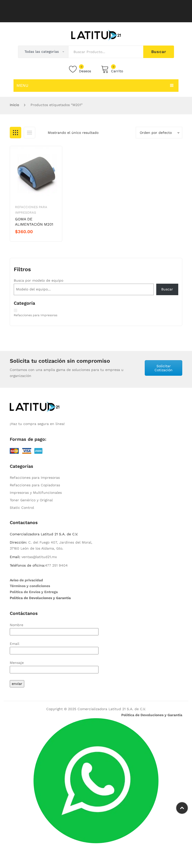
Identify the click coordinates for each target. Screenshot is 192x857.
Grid (15, 132)
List (29, 132)
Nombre (16, 625)
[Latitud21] (96, 35)
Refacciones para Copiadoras (35, 485)
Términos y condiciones (30, 586)
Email (14, 644)
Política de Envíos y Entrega (34, 592)
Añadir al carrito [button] (33, 240)
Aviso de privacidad (26, 580)
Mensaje (17, 663)
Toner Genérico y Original (31, 500)
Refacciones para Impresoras (35, 478)
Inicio (14, 105)
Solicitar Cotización (163, 368)
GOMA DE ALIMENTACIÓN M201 (34, 222)
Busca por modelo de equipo (38, 280)
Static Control (22, 508)
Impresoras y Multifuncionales (36, 493)
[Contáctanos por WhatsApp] (96, 780)
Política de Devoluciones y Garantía (40, 598)
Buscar (158, 51)
